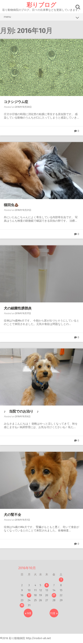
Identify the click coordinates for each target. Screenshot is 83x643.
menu (7, 16)
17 (29, 595)
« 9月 (28, 613)
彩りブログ (41, 4)
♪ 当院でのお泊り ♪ (21, 411)
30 (21, 605)
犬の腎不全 (12, 515)
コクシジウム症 (16, 102)
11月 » (54, 613)
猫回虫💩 (11, 205)
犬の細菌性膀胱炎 (18, 308)
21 (54, 595)
